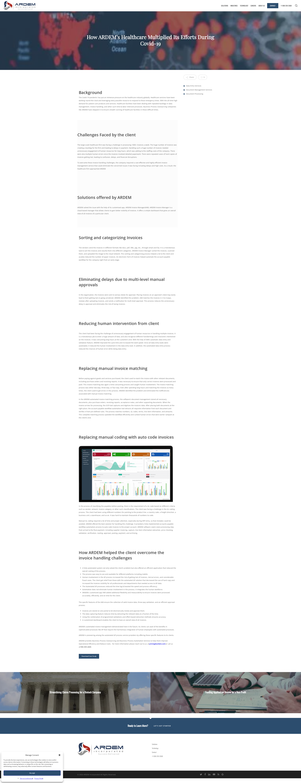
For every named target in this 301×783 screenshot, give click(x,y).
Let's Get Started (162, 726)
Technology (155, 748)
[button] (59, 755)
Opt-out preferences (26, 778)
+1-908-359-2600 (157, 756)
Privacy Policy (38, 778)
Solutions (154, 744)
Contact (154, 752)
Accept (32, 773)
